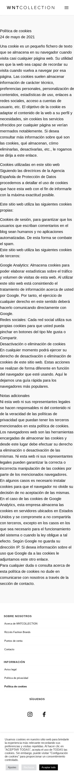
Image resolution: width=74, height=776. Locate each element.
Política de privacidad (16, 678)
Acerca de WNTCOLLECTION (20, 623)
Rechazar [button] (29, 767)
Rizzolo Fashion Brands (17, 632)
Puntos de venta (13, 640)
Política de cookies (15, 686)
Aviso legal (10, 669)
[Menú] (66, 7)
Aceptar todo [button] (49, 767)
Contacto (9, 649)
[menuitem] (66, 7)
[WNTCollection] (31, 7)
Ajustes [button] (12, 767)
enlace (31, 155)
